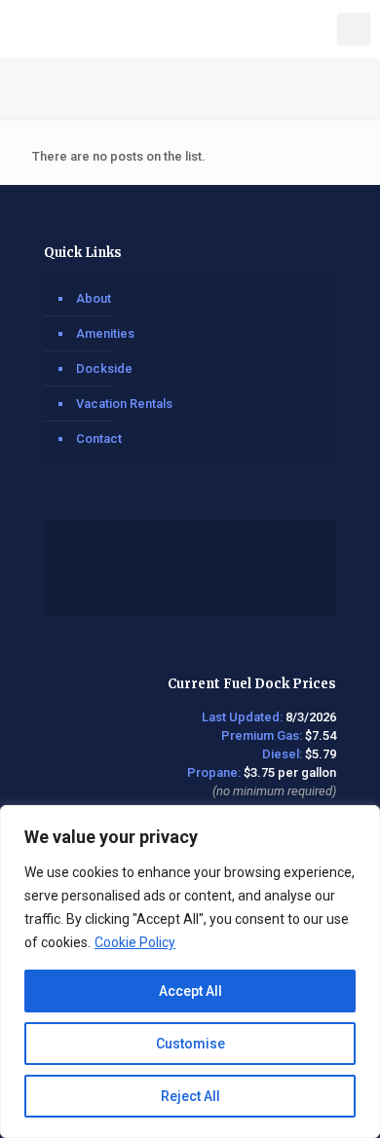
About (93, 298)
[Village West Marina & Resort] (197, 29)
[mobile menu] (353, 29)
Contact (99, 438)
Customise (190, 1043)
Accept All (190, 991)
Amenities (105, 333)
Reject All (190, 1096)
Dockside (104, 368)
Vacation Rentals (124, 403)
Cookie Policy (135, 942)
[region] (190, 971)
